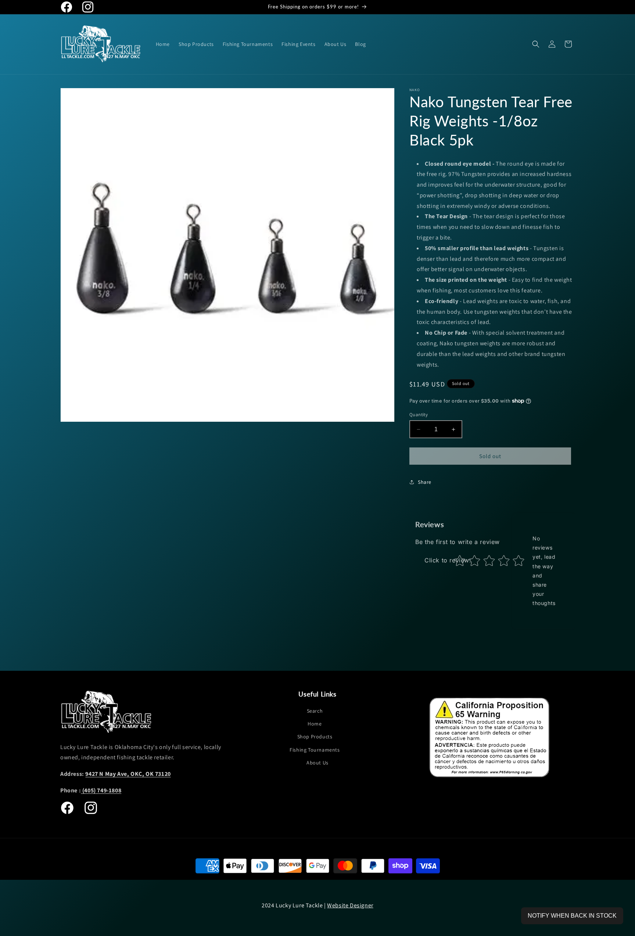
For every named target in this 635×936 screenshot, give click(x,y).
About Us (317, 762)
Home (315, 724)
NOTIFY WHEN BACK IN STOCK (572, 915)
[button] (536, 44)
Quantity (418, 414)
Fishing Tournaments (315, 749)
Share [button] (424, 482)
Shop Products (315, 737)
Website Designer (350, 905)
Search (315, 711)
